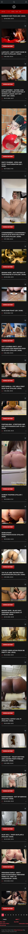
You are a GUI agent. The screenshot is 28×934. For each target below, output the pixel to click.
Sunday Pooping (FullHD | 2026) (12, 495)
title (20, 11)
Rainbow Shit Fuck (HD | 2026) (13, 16)
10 (26, 914)
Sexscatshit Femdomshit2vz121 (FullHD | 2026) (13, 534)
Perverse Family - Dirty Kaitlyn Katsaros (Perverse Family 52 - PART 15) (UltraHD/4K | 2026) (13, 875)
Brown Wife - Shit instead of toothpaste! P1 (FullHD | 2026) (14, 273)
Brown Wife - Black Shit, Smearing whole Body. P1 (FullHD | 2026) (12, 612)
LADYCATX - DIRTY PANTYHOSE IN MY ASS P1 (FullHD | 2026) (14, 53)
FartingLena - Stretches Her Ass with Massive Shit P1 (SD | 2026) (13, 426)
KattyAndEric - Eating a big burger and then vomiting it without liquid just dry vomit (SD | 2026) (13, 93)
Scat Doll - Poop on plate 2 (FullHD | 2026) (13, 835)
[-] (25, 26)
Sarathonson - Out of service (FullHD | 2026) (14, 797)
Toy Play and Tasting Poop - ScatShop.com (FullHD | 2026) (13, 573)
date (9, 11)
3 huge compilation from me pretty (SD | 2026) (13, 651)
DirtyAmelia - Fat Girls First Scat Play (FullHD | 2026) (13, 387)
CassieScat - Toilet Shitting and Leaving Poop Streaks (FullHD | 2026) (13, 758)
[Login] (26, 2)
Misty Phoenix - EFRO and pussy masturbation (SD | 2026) (12, 164)
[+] (25, 24)
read (17, 11)
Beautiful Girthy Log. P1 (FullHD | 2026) (11, 720)
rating (12, 11)
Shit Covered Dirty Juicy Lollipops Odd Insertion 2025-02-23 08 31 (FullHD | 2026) (14, 348)
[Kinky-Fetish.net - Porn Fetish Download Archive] (14, 7)
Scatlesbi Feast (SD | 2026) (12, 310)
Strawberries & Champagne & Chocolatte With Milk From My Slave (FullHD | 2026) (13, 234)
